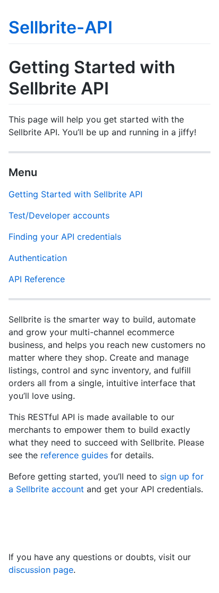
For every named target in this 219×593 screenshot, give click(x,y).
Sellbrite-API (61, 27)
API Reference (37, 279)
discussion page (41, 569)
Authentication (38, 257)
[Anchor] (42, 171)
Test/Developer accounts (59, 215)
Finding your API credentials (65, 236)
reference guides (74, 455)
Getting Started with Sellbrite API (75, 194)
